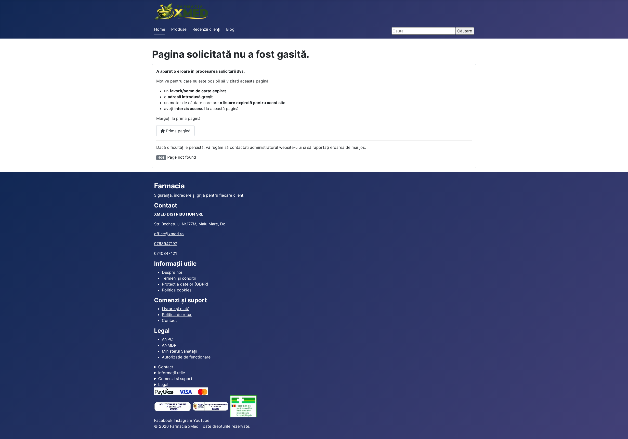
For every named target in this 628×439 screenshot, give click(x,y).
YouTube (201, 420)
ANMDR (169, 345)
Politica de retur (177, 314)
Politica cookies (176, 290)
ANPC (167, 339)
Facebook (164, 420)
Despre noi (172, 272)
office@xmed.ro (169, 233)
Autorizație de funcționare (186, 357)
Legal (163, 384)
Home (159, 29)
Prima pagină (177, 130)
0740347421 (165, 253)
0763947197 (165, 243)
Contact (169, 320)
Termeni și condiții (179, 278)
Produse (178, 29)
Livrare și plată (175, 308)
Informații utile (171, 372)
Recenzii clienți (206, 29)
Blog (230, 29)
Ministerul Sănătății (179, 351)
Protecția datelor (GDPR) (185, 284)
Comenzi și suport (175, 378)
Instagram (183, 420)
